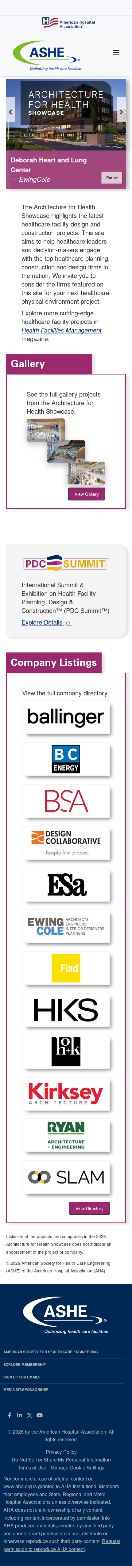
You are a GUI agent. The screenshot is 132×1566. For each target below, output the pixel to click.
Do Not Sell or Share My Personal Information (61, 1459)
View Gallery (87, 494)
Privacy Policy (61, 1451)
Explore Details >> (46, 622)
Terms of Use (32, 1467)
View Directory (89, 1208)
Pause (112, 178)
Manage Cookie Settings (77, 1467)
